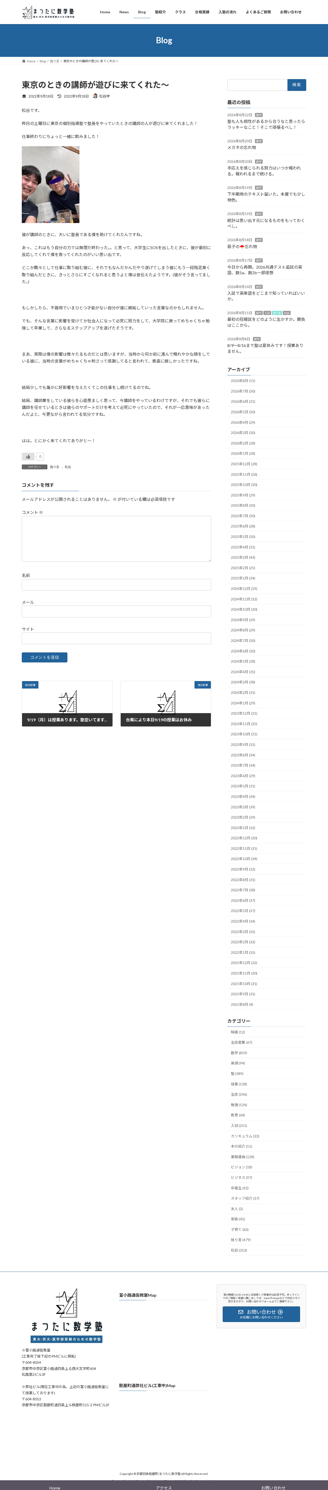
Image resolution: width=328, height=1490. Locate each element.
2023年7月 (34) (243, 765)
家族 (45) (238, 1219)
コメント (32, 512)
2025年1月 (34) (243, 578)
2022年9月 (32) (243, 869)
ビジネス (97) (241, 1177)
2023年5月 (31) (243, 786)
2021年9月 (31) (243, 994)
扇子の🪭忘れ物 (242, 246)
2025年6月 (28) (243, 526)
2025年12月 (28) (244, 464)
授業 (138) (239, 1084)
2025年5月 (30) (243, 536)
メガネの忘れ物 (241, 147)
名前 (26, 575)
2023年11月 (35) (244, 723)
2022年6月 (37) (243, 900)
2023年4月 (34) (243, 796)
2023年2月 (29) (243, 817)
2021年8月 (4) (242, 1004)
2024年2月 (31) (243, 692)
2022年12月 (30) (244, 838)
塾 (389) (237, 1073)
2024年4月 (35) (243, 671)
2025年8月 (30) (243, 505)
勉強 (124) (239, 1104)
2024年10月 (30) (244, 609)
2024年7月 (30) (243, 640)
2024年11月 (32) (244, 599)
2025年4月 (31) (243, 547)
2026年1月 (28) (243, 453)
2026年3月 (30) (243, 432)
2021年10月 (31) (244, 983)
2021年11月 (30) (244, 973)
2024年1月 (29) (243, 703)
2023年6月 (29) (243, 775)
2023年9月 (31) (243, 744)
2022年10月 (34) (244, 859)
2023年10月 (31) (244, 734)
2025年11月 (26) (244, 474)
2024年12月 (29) (244, 588)
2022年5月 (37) (243, 910)
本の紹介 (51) (241, 1146)
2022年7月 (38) (243, 890)
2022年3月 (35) (243, 931)
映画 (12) (238, 1032)
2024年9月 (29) (243, 619)
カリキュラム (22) (245, 1136)
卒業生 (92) (240, 1188)
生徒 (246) (239, 1094)
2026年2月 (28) (243, 443)
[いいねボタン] (28, 456)
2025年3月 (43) (243, 557)
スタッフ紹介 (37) (245, 1198)
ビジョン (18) (241, 1167)
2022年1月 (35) (243, 952)
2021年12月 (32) (244, 962)
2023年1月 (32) (243, 827)
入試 (267, 312)
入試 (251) (239, 1125)
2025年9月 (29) (243, 495)
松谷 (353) (239, 1250)
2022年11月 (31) (244, 848)
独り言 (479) (241, 1240)
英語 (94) (238, 1063)
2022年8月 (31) (243, 879)
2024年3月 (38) (243, 682)
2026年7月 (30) (243, 391)
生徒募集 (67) (241, 1042)
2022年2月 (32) (243, 942)
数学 (258, 114)
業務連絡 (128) (242, 1156)
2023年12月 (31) (244, 713)
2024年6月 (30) (243, 651)
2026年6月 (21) (243, 401)
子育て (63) (240, 1229)
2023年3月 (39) (243, 807)
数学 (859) (239, 1052)
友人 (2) (237, 1208)
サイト (28, 629)
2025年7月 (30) (243, 515)
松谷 (68, 467)
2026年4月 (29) (243, 422)
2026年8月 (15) (243, 380)
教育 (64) (238, 1115)
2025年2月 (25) (243, 567)
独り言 (54, 467)
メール (28, 602)
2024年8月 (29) (243, 630)
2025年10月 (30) (244, 484)
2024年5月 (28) (243, 661)
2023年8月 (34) (243, 755)
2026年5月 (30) (243, 412)
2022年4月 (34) (243, 921)
